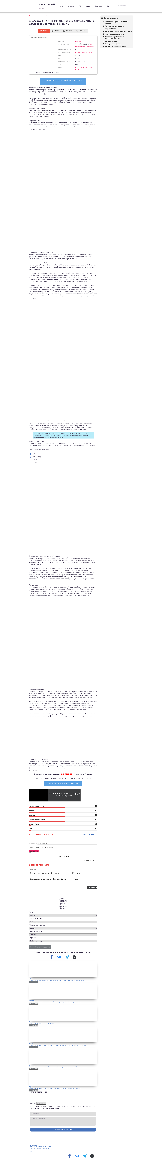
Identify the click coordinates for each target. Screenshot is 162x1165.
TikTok (86, 67)
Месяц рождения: (37, 925)
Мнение (69, 31)
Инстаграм (79, 67)
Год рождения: (36, 919)
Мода (88, 6)
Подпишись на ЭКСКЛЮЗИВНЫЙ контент (63, 783)
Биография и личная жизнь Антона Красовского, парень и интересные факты (55, 1088)
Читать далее (33, 982)
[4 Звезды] (33, 72)
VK (91, 67)
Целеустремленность (40, 879)
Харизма (55, 873)
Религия (32, 1022)
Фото (57, 31)
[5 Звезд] (35, 72)
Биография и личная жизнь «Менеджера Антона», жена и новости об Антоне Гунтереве (58, 1067)
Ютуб (77, 69)
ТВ (80, 6)
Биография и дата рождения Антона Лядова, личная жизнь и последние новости (56, 980)
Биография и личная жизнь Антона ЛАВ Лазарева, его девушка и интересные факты (57, 1045)
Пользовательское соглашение (39, 1148)
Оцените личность (90, 834)
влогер (78, 41)
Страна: (32, 938)
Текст (45, 31)
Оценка (82, 31)
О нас (31, 1151)
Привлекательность (39, 873)
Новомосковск (81, 52)
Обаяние (76, 873)
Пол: (31, 912)
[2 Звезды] (31, 72)
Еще (108, 6)
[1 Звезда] (30, 72)
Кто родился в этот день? (85, 46)
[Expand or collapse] (131, 18)
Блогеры (98, 6)
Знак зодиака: (35, 931)
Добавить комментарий (63, 1129)
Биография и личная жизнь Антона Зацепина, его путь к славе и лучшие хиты (55, 1002)
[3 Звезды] (32, 72)
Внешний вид (59, 879)
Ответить (40, 1103)
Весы (91, 44)
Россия (90, 52)
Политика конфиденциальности (40, 1147)
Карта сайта (33, 1145)
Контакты (32, 1150)
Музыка (71, 6)
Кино (61, 6)
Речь (75, 879)
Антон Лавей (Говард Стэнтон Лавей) (41, 1023)
